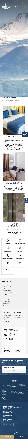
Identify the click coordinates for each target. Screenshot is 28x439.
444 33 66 (5, 420)
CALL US (21, 436)
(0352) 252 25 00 (7, 416)
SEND (14, 371)
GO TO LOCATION (8, 424)
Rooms (7, 100)
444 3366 (17, 6)
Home (3, 100)
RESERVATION (7, 436)
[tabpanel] (14, 48)
